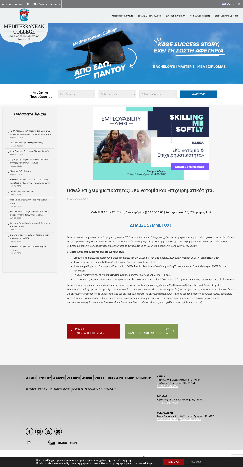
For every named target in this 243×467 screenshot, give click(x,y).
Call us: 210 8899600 (13, 4)
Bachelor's (31, 388)
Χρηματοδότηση (93, 388)
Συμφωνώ (173, 462)
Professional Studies (60, 388)
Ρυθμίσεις (195, 462)
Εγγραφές (77, 388)
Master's (42, 388)
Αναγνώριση (110, 388)
